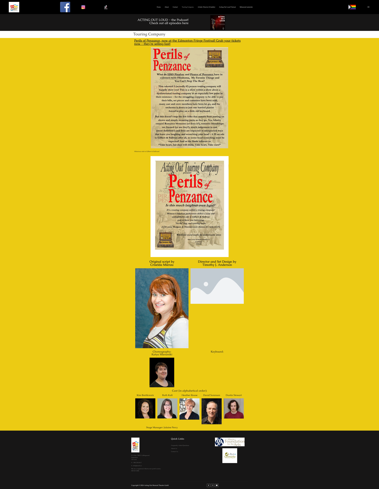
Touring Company (188, 7)
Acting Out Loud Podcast (227, 7)
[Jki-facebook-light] (208, 485)
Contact (175, 7)
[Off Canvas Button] (367, 7)
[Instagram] (212, 485)
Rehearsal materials (246, 7)
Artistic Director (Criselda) (206, 7)
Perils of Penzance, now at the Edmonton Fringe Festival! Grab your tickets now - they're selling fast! (187, 42)
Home (159, 7)
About (167, 7)
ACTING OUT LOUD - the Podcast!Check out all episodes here (163, 21)
